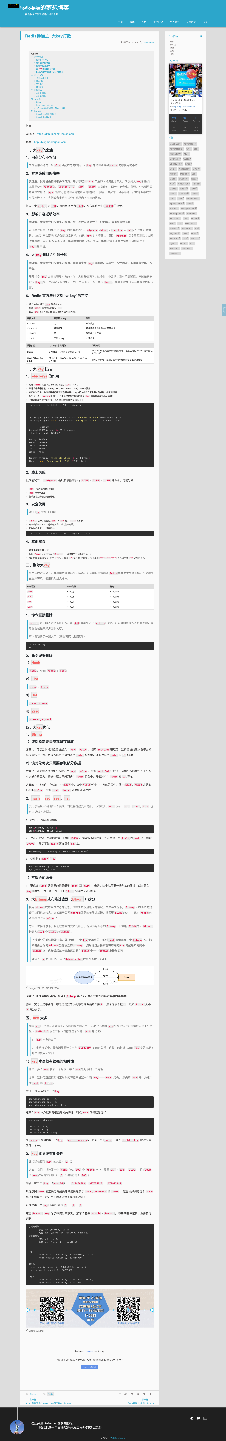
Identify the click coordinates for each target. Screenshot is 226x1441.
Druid (173, 178)
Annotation (185, 168)
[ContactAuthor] (90, 1307)
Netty (194, 178)
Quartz (187, 158)
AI (192, 243)
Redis (33, 1394)
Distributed (191, 223)
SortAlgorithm (177, 213)
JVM (173, 193)
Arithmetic (190, 143)
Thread (196, 183)
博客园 (173, 44)
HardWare (187, 228)
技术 (132, 21)
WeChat (184, 193)
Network (174, 228)
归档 (144, 21)
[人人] (132, 1394)
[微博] (125, 1394)
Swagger (184, 178)
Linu (172, 198)
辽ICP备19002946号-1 (117, 1438)
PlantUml (175, 238)
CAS (196, 168)
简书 (172, 51)
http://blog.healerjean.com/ (184, 106)
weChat (174, 208)
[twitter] (199, 1418)
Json (181, 198)
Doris (184, 243)
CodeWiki (175, 253)
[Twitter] (144, 1394)
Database (175, 143)
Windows (192, 213)
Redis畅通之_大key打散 (48, 36)
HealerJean (148, 42)
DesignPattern (189, 208)
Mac (172, 223)
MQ (187, 153)
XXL (186, 218)
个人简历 (174, 21)
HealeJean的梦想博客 (45, 8)
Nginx (194, 193)
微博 (172, 47)
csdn (172, 41)
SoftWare (175, 158)
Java (193, 188)
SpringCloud (177, 203)
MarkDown (175, 153)
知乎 (172, 54)
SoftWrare (175, 218)
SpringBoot (176, 163)
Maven (174, 173)
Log (194, 173)
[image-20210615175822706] (90, 974)
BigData (175, 233)
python (174, 243)
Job (196, 148)
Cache (173, 188)
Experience (192, 198)
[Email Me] (205, 1418)
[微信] (138, 1394)
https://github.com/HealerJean (55, 134)
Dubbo (195, 218)
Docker (184, 173)
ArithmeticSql (177, 148)
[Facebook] (151, 1394)
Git (188, 148)
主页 (120, 21)
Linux (188, 163)
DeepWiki (187, 248)
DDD (194, 233)
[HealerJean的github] (185, 80)
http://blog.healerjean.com (50, 142)
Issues (89, 1351)
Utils (173, 168)
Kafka (190, 203)
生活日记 (158, 21)
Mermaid (174, 248)
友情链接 (191, 21)
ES (197, 228)
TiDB (185, 233)
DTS (185, 238)
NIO (172, 183)
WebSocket (184, 183)
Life (180, 223)
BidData (195, 238)
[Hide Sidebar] (201, 35)
